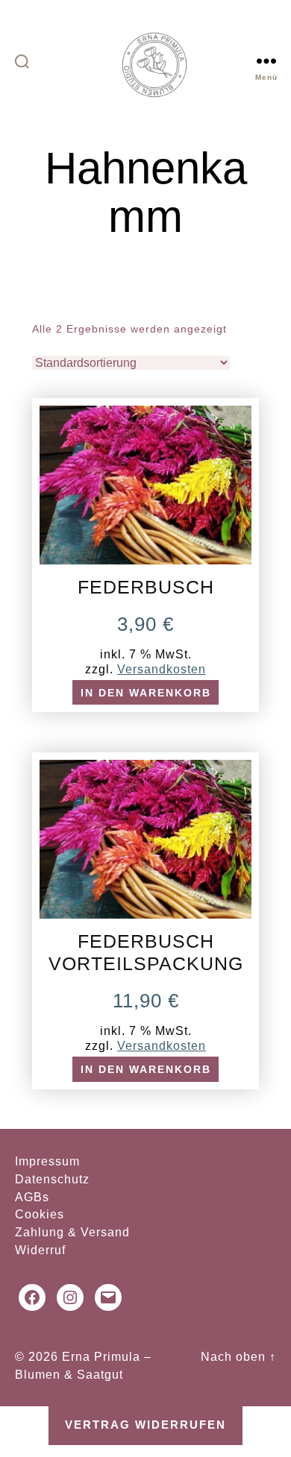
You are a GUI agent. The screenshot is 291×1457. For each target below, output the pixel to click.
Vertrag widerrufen (145, 1424)
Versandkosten (161, 669)
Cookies (39, 1214)
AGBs (32, 1197)
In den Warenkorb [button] (146, 693)
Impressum (47, 1161)
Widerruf (40, 1250)
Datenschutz (52, 1179)
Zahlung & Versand (72, 1232)
